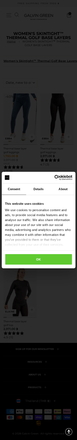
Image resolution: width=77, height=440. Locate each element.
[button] (69, 432)
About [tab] (63, 189)
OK (38, 259)
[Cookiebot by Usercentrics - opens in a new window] (54, 177)
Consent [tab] (14, 189)
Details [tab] (38, 189)
